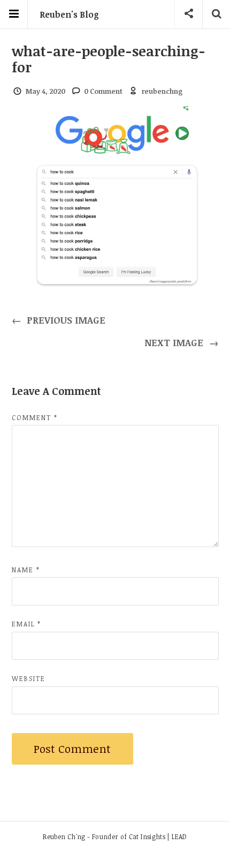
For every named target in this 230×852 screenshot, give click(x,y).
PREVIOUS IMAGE (59, 319)
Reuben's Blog (69, 14)
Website (28, 678)
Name (26, 569)
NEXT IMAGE (181, 342)
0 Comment (103, 91)
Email (26, 623)
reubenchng (162, 91)
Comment (35, 417)
